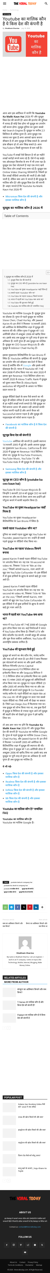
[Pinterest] (30, 907)
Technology (14, 10)
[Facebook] (17, 907)
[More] (42, 907)
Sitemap (39, 1265)
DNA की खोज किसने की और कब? (30, 1117)
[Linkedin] (36, 907)
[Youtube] (25, 1252)
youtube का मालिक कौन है (11, 889)
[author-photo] (25, 949)
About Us (13, 1262)
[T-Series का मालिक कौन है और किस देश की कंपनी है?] (9, 1005)
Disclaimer (29, 1265)
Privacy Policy (33, 1262)
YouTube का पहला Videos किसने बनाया (27, 296)
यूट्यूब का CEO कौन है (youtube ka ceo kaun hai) (29, 285)
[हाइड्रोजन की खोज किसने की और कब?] (9, 1133)
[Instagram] (13, 1245)
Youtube (8, 441)
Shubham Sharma (12, 28)
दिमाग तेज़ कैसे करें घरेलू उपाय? (29, 1155)
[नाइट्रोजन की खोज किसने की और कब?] (9, 1146)
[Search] (46, 3)
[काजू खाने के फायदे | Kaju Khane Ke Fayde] (9, 1171)
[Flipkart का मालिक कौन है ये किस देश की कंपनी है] (9, 1018)
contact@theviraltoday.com (30, 1227)
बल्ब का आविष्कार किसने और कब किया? (13, 924)
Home (5, 10)
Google (26, 365)
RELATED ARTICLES (15, 977)
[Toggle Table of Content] (47, 272)
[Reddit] (28, 1245)
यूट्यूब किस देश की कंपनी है (21, 280)
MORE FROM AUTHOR (16, 982)
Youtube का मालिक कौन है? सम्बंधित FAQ (27, 306)
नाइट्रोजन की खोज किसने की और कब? (32, 1142)
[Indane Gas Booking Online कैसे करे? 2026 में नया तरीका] (9, 1107)
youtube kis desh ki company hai (16, 885)
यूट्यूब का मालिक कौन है (10, 892)
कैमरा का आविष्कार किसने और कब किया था (36, 924)
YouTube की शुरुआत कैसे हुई (22, 302)
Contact (22, 1262)
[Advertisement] (25, 85)
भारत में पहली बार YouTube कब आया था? (27, 299)
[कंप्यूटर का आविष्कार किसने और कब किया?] (9, 992)
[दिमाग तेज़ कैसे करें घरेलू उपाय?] (9, 1159)
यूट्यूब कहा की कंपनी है (27, 889)
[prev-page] (4, 1028)
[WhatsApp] (5, 907)
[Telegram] (11, 907)
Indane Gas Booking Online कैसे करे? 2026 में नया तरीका (31, 1105)
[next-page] (8, 1028)
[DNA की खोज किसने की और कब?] (9, 1120)
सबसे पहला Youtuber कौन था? (23, 292)
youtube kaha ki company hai (21, 882)
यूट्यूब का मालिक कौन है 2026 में (19, 276)
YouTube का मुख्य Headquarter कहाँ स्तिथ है (29, 289)
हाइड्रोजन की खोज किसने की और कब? (32, 1130)
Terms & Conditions (15, 1265)
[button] (4, 3)
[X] (23, 907)
